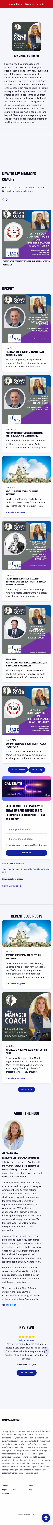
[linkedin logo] (15, 1305)
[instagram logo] (7, 1305)
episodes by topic (24, 191)
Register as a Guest (9, 1489)
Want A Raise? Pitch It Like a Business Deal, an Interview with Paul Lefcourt (26, 664)
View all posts (26, 1089)
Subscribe (26, 853)
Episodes (5, 1493)
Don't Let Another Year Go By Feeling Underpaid (22, 493)
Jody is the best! (26, 1340)
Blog (30, 1489)
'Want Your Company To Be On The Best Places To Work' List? (26, 263)
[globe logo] (4, 1305)
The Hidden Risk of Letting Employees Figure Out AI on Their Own (25, 353)
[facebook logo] (11, 1305)
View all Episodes (18, 770)
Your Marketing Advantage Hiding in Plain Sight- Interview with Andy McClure (24, 435)
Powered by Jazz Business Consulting (26, 4)
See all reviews (26, 1372)
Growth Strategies (9, 864)
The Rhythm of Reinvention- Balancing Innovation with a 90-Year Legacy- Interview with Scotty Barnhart (26, 582)
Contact (5, 1486)
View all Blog (37, 770)
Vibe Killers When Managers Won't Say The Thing (26, 1051)
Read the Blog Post (16, 512)
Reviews (32, 1486)
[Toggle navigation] (44, 14)
